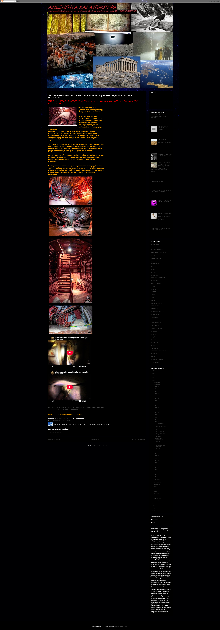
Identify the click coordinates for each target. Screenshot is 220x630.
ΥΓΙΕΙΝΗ (153, 356)
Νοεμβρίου (157, 384)
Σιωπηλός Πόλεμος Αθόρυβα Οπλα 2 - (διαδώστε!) (163, 128)
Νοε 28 (157, 389)
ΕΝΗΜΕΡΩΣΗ (154, 275)
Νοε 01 (157, 476)
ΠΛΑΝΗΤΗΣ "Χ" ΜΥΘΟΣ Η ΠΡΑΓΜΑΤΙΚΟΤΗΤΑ (164, 201)
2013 (154, 380)
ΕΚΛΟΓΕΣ (153, 266)
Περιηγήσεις (154, 337)
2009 (154, 510)
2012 (154, 503)
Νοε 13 (157, 421)
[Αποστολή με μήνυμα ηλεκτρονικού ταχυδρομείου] (77, 418)
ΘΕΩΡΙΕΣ (153, 292)
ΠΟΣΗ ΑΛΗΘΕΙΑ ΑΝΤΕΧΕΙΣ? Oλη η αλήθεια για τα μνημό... (160, 434)
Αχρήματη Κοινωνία (156, 258)
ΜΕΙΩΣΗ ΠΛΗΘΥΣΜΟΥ (157, 303)
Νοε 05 (157, 467)
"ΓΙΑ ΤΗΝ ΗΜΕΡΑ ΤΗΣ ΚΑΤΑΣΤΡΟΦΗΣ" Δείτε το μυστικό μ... (160, 426)
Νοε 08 (157, 460)
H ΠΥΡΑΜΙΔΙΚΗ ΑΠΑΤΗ (157, 181)
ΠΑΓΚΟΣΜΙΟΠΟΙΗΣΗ (66, 420)
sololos (117, 626)
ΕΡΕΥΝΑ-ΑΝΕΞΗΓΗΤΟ (157, 283)
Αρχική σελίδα (95, 439)
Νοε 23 (157, 400)
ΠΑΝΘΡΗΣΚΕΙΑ (155, 325)
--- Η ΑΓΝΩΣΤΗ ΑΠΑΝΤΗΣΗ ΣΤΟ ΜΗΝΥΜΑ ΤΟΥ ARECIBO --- (164, 142)
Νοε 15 (157, 419)
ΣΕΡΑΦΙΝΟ (155, 519)
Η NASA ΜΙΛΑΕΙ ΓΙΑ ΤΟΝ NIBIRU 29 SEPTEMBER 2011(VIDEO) (161, 190)
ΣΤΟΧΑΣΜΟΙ (154, 348)
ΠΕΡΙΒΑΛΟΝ (154, 334)
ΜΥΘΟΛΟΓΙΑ (154, 308)
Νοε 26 (157, 393)
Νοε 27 (157, 391)
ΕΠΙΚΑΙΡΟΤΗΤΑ (155, 280)
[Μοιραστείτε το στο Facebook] (81, 418)
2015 (154, 375)
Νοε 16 (157, 417)
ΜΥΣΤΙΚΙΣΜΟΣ (56, 420)
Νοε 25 (157, 396)
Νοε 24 (157, 398)
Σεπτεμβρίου (157, 482)
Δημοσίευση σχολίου (55, 432)
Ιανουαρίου (157, 500)
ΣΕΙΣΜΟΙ (153, 345)
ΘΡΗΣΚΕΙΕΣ (154, 294)
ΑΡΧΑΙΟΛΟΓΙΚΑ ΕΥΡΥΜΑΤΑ (158, 252)
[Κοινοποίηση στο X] (80, 418)
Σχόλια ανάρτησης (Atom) (100, 445)
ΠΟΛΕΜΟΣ (154, 339)
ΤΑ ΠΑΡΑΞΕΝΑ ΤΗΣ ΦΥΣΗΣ (158, 351)
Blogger (125, 626)
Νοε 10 (157, 455)
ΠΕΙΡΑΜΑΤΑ (154, 331)
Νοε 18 (157, 412)
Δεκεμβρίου (157, 382)
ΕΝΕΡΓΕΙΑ (153, 272)
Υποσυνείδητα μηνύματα (157, 359)
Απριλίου (156, 493)
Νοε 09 (157, 458)
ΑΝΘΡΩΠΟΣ (154, 247)
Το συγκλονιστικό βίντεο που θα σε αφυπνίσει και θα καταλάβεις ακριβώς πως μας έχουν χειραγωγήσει (164, 216)
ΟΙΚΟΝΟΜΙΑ (154, 317)
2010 (154, 508)
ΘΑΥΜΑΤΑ (153, 289)
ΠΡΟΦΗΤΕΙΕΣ (154, 342)
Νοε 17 (157, 414)
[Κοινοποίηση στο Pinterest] (83, 418)
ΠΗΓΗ (50, 408)
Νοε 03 (157, 472)
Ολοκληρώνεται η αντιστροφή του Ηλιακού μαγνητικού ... (160, 446)
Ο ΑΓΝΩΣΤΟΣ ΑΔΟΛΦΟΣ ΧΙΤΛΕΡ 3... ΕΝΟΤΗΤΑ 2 (165, 154)
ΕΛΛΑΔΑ (153, 269)
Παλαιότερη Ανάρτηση (138, 439)
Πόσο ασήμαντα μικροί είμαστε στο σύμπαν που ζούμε (161, 228)
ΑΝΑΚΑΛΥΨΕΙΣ (155, 244)
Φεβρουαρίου (157, 498)
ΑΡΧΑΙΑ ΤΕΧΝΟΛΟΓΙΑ (157, 249)
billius (153, 522)
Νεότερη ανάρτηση (54, 439)
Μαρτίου (156, 496)
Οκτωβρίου (157, 479)
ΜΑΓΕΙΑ (153, 300)
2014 (154, 377)
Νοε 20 (157, 407)
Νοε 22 (157, 403)
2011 (153, 506)
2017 (154, 371)
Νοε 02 (157, 474)
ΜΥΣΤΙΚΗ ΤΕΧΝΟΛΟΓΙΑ (157, 311)
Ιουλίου (156, 486)
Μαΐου (156, 491)
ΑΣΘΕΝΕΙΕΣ (154, 255)
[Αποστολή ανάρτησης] (73, 418)
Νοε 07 (157, 462)
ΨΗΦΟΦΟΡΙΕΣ (155, 362)
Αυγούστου (157, 484)
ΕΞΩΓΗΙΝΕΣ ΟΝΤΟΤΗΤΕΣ (158, 278)
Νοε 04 (157, 469)
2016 (154, 373)
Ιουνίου (156, 489)
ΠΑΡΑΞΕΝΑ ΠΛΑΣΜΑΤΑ (157, 328)
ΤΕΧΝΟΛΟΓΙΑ (154, 353)
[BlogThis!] (78, 418)
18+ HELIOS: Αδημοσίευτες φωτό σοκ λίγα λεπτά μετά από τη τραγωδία (160, 116)
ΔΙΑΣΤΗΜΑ (154, 261)
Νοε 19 (157, 410)
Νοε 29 (157, 386)
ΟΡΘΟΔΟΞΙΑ (154, 320)
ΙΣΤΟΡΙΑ (153, 297)
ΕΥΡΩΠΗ (153, 286)
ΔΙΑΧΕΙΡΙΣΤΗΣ (155, 264)
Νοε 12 (157, 451)
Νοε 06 (157, 465)
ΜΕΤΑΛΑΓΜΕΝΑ (155, 306)
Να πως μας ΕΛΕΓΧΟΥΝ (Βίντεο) (159, 440)
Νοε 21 (157, 405)
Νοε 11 (157, 453)
